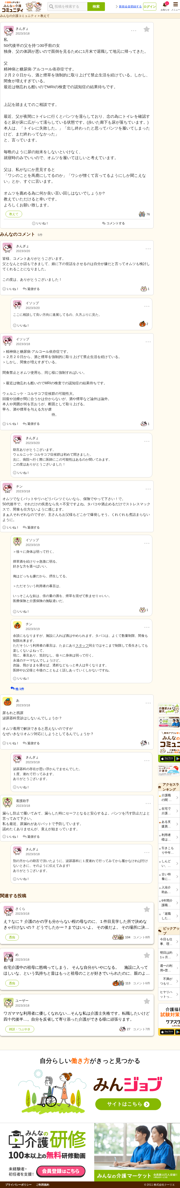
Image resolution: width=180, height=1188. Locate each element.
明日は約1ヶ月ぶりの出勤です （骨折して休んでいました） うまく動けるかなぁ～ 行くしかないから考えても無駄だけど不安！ (166, 955)
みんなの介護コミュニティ (18, 16)
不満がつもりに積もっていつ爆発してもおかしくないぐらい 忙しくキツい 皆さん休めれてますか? (166, 981)
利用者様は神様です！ (166, 837)
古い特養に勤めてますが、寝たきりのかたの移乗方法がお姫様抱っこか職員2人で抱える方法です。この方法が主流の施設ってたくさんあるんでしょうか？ (167, 876)
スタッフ (82, 645)
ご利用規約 (42, 1184)
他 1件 (19, 688)
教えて (45, 16)
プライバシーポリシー (18, 1184)
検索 (96, 6)
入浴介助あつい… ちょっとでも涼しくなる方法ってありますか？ (167, 890)
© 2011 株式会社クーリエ (159, 1184)
